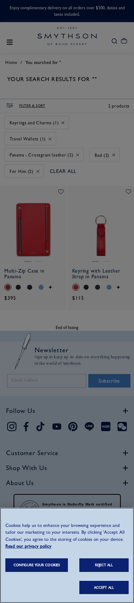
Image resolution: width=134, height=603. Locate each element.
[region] (67, 555)
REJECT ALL (104, 565)
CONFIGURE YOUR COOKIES (37, 565)
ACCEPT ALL (104, 587)
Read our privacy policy (28, 546)
